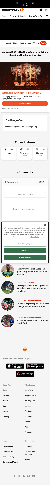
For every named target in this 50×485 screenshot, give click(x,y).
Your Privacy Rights (25, 244)
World (27, 421)
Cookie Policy (8, 456)
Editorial (28, 459)
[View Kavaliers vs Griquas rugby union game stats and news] (8, 153)
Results (5, 400)
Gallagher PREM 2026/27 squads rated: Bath (32, 321)
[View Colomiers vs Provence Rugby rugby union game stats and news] (40, 153)
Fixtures (6, 395)
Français (28, 432)
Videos (5, 411)
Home (5, 390)
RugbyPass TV (35, 16)
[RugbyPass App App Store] (15, 366)
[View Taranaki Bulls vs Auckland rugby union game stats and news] (24, 153)
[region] (25, 242)
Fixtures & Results (18, 16)
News (4, 16)
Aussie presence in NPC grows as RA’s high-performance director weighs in (32, 287)
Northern (28, 411)
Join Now (29, 390)
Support (28, 446)
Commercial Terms (10, 462)
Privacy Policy (8, 446)
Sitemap (6, 416)
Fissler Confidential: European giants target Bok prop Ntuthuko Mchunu (32, 270)
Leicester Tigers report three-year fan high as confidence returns (33, 304)
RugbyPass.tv (30, 395)
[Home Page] (13, 10)
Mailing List (30, 400)
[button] (47, 16)
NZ (26, 427)
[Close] (45, 225)
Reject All (25, 250)
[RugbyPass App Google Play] (35, 366)
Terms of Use (8, 451)
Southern (28, 416)
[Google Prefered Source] (25, 374)
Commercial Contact (30, 452)
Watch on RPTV (25, 103)
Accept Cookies (25, 257)
